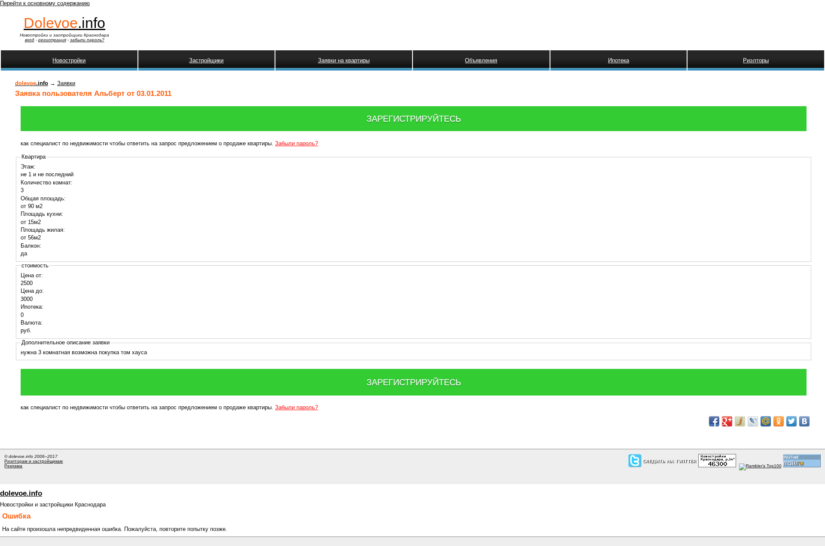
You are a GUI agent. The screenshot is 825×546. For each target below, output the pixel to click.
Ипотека (618, 60)
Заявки (66, 83)
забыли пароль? (87, 39)
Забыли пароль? (296, 143)
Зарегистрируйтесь (414, 118)
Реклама (13, 465)
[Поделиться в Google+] (727, 421)
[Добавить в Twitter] (791, 421)
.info (64, 23)
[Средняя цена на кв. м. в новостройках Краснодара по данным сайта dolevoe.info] (717, 465)
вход (29, 39)
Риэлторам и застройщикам (33, 461)
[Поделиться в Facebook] (714, 421)
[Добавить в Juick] (740, 421)
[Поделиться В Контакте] (804, 421)
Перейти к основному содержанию (45, 3)
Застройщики (206, 60)
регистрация (52, 39)
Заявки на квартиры (344, 60)
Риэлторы (756, 60)
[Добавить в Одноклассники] (778, 421)
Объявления (481, 60)
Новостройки (69, 60)
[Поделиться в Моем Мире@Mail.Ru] (766, 421)
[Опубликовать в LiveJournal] (753, 421)
